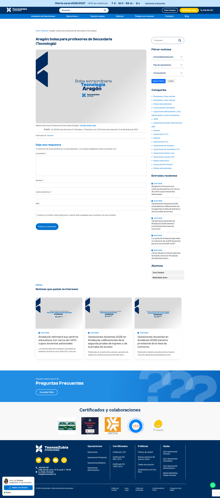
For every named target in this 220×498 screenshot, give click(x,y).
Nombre (39, 180)
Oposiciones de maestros (164, 145)
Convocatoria (159, 73)
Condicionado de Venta (158, 489)
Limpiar (171, 81)
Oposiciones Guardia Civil (164, 157)
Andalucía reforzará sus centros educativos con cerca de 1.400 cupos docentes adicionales (165, 190)
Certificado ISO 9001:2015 (119, 458)
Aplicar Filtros (158, 81)
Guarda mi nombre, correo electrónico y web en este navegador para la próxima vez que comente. (77, 215)
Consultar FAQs (47, 392)
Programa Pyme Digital (175, 489)
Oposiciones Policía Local (164, 153)
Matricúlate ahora (189, 10)
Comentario (41, 153)
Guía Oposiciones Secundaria (170, 460)
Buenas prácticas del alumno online (146, 458)
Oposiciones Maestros (97, 463)
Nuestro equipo (98, 16)
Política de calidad (145, 452)
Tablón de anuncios (146, 465)
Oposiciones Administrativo (93, 469)
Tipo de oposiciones (162, 65)
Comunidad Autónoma (163, 57)
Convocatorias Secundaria (164, 108)
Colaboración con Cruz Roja (147, 471)
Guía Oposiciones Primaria (170, 453)
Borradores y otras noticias (164, 96)
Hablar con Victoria (20, 488)
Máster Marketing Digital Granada (170, 474)
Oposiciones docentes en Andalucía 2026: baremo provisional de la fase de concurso (163, 225)
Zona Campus (170, 10)
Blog (187, 16)
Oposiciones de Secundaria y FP (167, 149)
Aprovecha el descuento (155, 3)
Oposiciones (72, 16)
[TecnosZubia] (17, 12)
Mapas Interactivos (161, 161)
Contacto (169, 16)
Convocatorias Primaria (163, 164)
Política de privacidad (139, 489)
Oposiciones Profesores (97, 457)
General (50, 135)
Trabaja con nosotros (144, 16)
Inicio (38, 31)
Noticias (120, 16)
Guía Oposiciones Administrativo (170, 467)
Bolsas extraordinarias (163, 104)
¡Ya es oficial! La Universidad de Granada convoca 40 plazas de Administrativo (165, 256)
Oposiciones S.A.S (161, 134)
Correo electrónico (44, 192)
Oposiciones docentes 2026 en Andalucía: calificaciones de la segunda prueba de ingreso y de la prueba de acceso (166, 207)
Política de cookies (115, 489)
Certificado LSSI (119, 452)
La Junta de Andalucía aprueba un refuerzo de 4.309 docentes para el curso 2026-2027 (166, 241)
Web (37, 203)
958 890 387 (208, 10)
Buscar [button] (105, 10)
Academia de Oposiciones (43, 16)
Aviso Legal (126, 489)
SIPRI (156, 119)
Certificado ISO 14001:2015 (119, 465)
